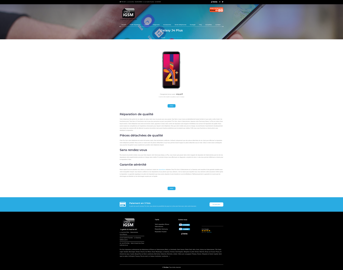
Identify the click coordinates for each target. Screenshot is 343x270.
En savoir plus (216, 204)
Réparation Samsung (161, 229)
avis (209, 232)
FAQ (200, 25)
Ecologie (192, 25)
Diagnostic (156, 25)
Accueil (123, 25)
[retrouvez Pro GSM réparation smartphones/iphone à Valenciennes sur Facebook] (184, 225)
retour (171, 105)
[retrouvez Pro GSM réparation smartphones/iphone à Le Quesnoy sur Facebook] (184, 230)
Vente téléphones (180, 25)
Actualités (208, 25)
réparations (162, 169)
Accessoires (167, 25)
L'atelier (146, 25)
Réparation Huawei (160, 231)
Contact (217, 25)
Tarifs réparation (135, 25)
